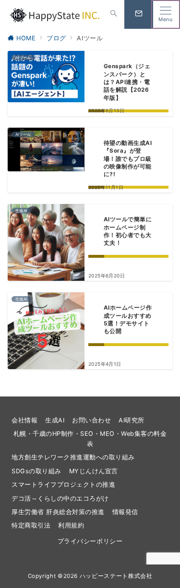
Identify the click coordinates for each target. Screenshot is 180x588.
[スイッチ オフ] (114, 14)
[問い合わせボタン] (138, 14)
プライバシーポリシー (90, 541)
